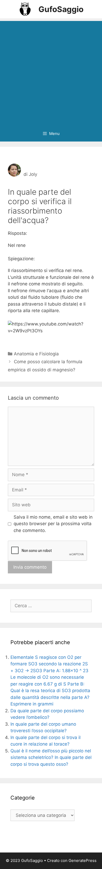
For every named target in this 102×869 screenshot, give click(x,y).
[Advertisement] (51, 72)
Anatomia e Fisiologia (36, 353)
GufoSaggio (60, 9)
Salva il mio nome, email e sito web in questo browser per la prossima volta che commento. (53, 523)
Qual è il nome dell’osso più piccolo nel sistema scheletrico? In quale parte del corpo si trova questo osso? (51, 757)
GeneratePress (83, 860)
